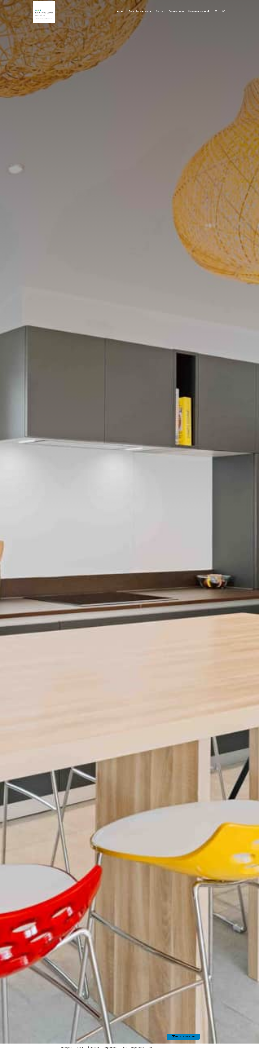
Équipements (94, 1047)
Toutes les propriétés (140, 11)
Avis (151, 1047)
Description (66, 1047)
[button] (1, 1048)
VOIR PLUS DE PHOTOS (185, 1037)
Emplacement (110, 1047)
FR (216, 11)
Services (160, 11)
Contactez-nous (176, 11)
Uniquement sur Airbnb (198, 11)
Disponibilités (137, 1047)
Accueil (120, 11)
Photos (79, 1047)
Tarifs (124, 1047)
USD (223, 11)
